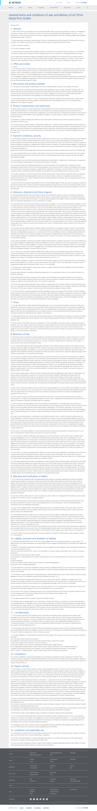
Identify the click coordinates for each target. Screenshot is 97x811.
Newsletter (52, 781)
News (31, 779)
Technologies (72, 753)
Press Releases (53, 779)
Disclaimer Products (54, 789)
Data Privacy (32, 789)
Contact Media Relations (75, 781)
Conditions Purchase (54, 791)
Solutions (72, 765)
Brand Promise (53, 772)
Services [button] (30, 7)
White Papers (73, 759)
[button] (87, 8)
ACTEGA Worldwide (34, 772)
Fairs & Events (33, 781)
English (68, 2)
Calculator (32, 759)
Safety (51, 768)
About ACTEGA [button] (54, 7)
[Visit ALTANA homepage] (82, 808)
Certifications (53, 765)
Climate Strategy (33, 765)
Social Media (72, 779)
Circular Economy (33, 768)
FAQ (71, 768)
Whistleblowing (73, 789)
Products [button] (11, 7)
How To (31, 761)
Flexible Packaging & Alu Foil (36, 755)
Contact (10, 785)
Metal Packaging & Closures (56, 753)
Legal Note (32, 791)
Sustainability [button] (41, 7)
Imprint (31, 793)
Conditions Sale (53, 793)
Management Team (34, 774)
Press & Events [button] (67, 7)
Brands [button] (20, 7)
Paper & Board (33, 753)
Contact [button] (78, 7)
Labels (51, 755)
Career (51, 774)
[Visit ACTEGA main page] (15, 3)
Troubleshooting (53, 759)
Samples (51, 761)
